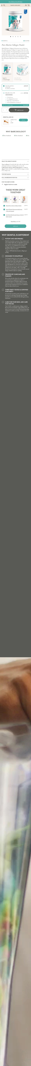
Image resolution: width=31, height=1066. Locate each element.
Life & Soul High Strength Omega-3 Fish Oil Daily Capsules (15, 215)
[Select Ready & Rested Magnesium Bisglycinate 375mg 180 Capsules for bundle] (4, 209)
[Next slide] (27, 73)
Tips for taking (6, 174)
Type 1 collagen (5, 164)
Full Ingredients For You (9, 177)
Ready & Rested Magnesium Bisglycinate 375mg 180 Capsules (14, 210)
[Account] (26, 5)
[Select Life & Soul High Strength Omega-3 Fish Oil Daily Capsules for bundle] (4, 215)
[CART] (28, 5)
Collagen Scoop (14, 119)
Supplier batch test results (10, 184)
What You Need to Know (9, 161)
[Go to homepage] (15, 5)
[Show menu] (2, 5)
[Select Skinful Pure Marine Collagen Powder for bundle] (4, 205)
